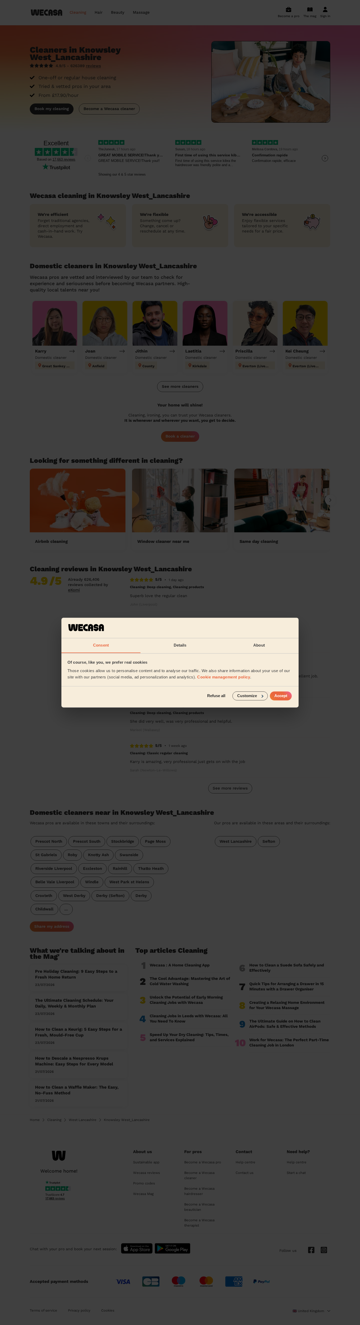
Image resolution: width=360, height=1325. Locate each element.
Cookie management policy (223, 677)
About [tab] (259, 645)
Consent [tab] (101, 645)
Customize (247, 695)
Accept (280, 695)
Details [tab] (180, 645)
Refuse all (216, 695)
